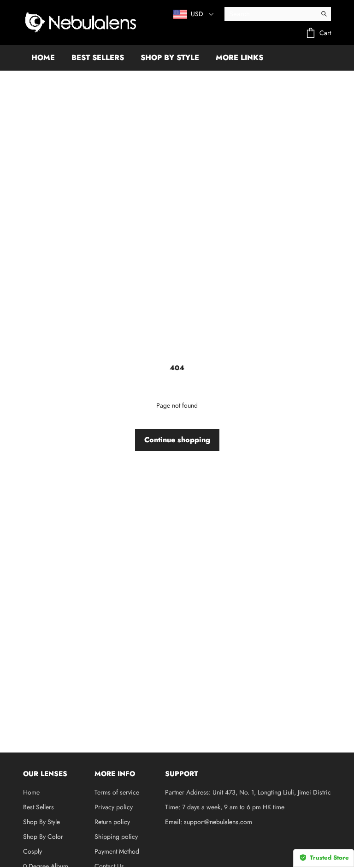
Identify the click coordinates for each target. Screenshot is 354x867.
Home (31, 792)
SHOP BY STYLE (170, 57)
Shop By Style (41, 821)
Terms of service (116, 792)
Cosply (32, 851)
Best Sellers (38, 807)
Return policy (112, 821)
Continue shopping (177, 439)
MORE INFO (114, 774)
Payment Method (116, 851)
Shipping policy (116, 836)
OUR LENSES (45, 774)
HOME (43, 57)
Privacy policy (113, 807)
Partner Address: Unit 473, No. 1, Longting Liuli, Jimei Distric (248, 792)
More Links (239, 57)
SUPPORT (181, 774)
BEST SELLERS (97, 57)
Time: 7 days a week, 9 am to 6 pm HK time (224, 807)
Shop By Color (43, 836)
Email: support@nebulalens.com (208, 821)
